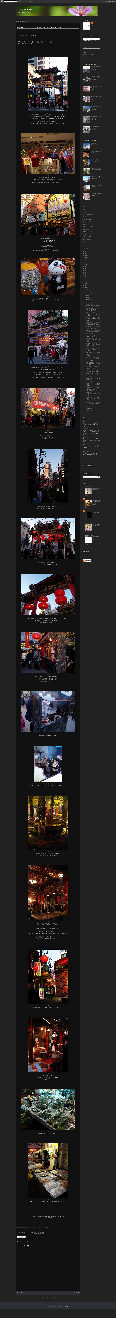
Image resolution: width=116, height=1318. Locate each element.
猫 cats (84, 241)
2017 (86, 270)
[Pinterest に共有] (25, 1237)
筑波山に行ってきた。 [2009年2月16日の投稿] (93, 327)
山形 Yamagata (87, 227)
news (84, 209)
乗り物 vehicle (86, 231)
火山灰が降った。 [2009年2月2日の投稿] (92, 367)
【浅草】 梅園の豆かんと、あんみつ (96, 160)
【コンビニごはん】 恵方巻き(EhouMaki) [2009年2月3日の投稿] (93, 363)
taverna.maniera (89, 499)
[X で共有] (22, 1237)
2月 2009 (88, 410)
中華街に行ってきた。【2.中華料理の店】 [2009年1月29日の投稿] (93, 380)
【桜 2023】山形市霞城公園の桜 (95, 117)
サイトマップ (86, 57)
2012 (86, 281)
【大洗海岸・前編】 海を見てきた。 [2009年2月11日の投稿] (93, 349)
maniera (95, 23)
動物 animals (86, 239)
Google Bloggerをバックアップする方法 (96, 538)
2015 (86, 274)
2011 (86, 283)
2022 (86, 260)
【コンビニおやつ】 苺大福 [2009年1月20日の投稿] (93, 402)
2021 (86, 262)
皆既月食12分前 (95, 512)
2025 (86, 253)
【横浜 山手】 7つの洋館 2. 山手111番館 (96, 169)
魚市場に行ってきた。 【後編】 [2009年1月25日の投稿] (93, 394)
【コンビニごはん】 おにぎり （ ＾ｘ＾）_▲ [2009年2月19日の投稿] (92, 309)
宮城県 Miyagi (86, 222)
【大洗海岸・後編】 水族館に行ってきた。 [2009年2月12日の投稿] (93, 345)
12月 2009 (88, 289)
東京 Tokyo (85, 236)
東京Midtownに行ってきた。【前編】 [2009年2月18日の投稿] (93, 319)
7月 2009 (88, 299)
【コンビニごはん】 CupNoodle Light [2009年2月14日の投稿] (93, 335)
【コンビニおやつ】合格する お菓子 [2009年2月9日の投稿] (93, 354)
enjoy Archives (86, 52)
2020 (86, 264)
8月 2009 (88, 297)
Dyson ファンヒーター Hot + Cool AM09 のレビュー (96, 489)
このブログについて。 (88, 54)
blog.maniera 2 (26, 9)
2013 (86, 279)
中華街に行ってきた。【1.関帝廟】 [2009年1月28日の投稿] (93, 384)
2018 (86, 268)
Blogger (66, 1306)
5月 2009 (88, 304)
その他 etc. (85, 212)
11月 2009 (88, 291)
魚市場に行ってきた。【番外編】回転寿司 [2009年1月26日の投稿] (93, 389)
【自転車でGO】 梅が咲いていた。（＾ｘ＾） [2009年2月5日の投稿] (93, 359)
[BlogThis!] (20, 1237)
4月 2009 (88, 406)
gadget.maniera (89, 486)
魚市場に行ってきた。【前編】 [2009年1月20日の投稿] (93, 399)
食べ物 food (86, 234)
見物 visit (85, 224)
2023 (86, 257)
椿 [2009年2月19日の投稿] (92, 306)
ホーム (48, 1293)
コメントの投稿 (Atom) (50, 1297)
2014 (86, 276)
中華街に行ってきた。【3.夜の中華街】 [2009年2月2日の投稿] (93, 375)
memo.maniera (89, 535)
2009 (86, 287)
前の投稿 (76, 1293)
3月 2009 (88, 408)
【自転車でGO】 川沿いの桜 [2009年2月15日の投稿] (93, 331)
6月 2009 (88, 302)
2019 (86, 266)
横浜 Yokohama (26, 1233)
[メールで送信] (18, 1237)
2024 (86, 255)
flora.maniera (88, 523)
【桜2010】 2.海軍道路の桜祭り (96, 186)
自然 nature (86, 229)
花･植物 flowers (87, 217)
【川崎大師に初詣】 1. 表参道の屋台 (95, 177)
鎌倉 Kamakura (87, 219)
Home (84, 50)
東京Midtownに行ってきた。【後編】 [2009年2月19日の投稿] (93, 314)
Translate (95, 40)
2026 (86, 251)
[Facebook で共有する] (23, 1237)
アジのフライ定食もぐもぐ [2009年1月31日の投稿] (92, 371)
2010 (86, 285)
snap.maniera (88, 511)
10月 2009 (88, 293)
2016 (86, 272)
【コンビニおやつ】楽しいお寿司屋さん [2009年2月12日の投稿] (93, 340)
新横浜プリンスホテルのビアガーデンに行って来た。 (95, 144)
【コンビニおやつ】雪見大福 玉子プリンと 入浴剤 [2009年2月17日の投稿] (93, 323)
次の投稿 (19, 1293)
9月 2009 (88, 295)
